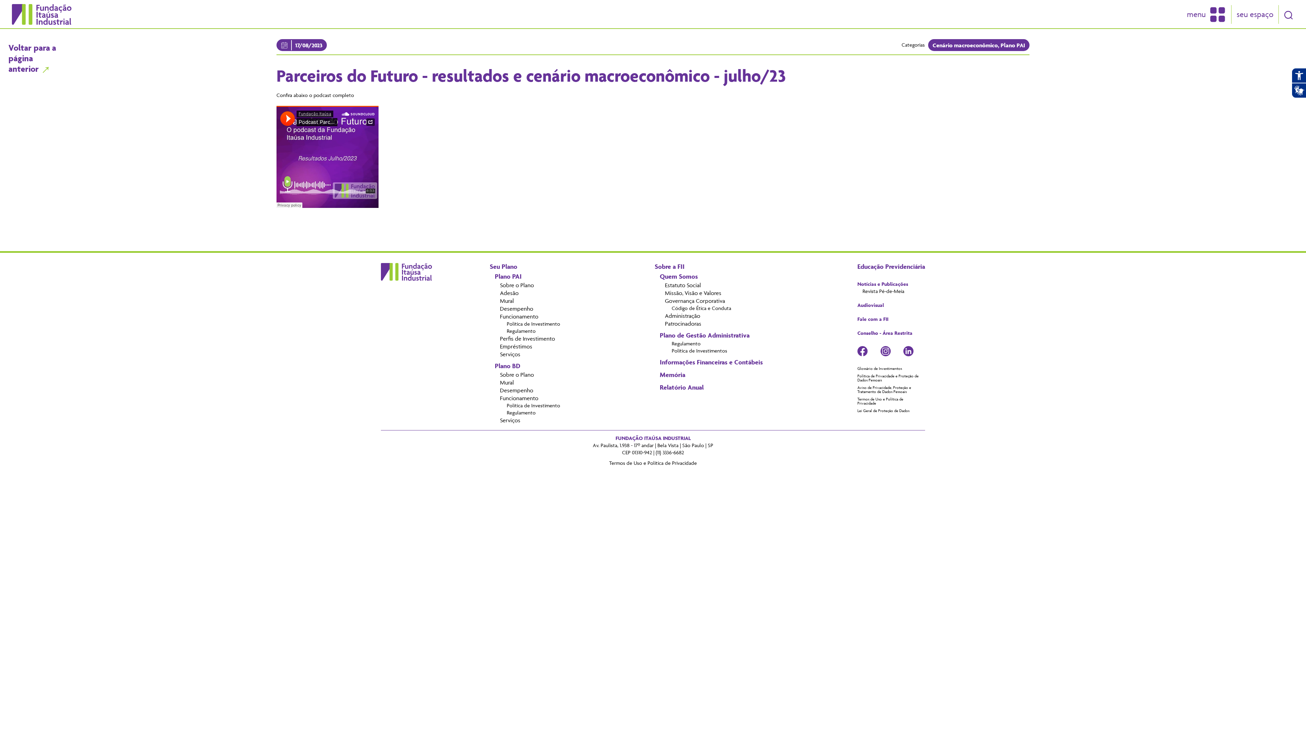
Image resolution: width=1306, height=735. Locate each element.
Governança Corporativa (695, 301)
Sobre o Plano (517, 285)
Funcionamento (519, 316)
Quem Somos (679, 276)
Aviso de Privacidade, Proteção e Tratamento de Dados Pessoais (884, 390)
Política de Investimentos (699, 351)
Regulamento (521, 331)
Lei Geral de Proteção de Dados (883, 411)
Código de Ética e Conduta (701, 308)
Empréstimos (516, 346)
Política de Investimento (533, 324)
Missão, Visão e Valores (693, 293)
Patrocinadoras (683, 324)
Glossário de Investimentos (879, 368)
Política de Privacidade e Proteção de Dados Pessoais (888, 378)
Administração (682, 316)
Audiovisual (870, 305)
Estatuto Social (683, 285)
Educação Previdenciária (891, 266)
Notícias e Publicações (882, 284)
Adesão (509, 293)
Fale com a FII (872, 319)
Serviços (510, 354)
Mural (507, 301)
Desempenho (516, 309)
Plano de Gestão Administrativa (705, 335)
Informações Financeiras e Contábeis (711, 362)
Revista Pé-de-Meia (883, 291)
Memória (672, 374)
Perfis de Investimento (527, 339)
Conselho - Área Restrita (884, 333)
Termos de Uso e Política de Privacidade (880, 401)
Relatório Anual (682, 387)
